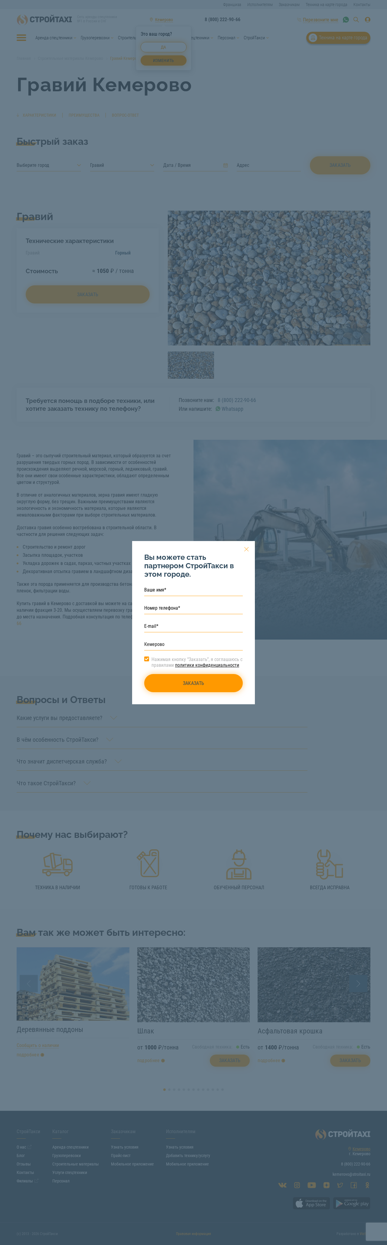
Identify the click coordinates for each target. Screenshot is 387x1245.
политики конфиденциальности (207, 665)
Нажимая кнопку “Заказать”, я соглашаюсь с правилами (196, 662)
